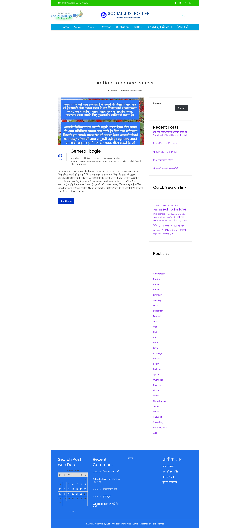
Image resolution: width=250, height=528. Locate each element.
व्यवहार (165, 229)
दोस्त (169, 221)
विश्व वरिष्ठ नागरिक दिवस (165, 143)
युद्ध (179, 226)
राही (154, 230)
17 (60, 493)
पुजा (180, 220)
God (155, 326)
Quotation (122, 27)
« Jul (72, 511)
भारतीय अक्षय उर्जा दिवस (165, 151)
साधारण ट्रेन (81, 164)
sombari (161, 214)
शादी (171, 230)
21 (77, 493)
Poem (77, 27)
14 (77, 489)
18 (64, 493)
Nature (156, 358)
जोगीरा (180, 217)
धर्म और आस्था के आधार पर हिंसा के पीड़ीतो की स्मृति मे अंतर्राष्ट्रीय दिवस (170, 134)
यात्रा (175, 226)
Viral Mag (144, 524)
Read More (66, 201)
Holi (165, 210)
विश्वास (159, 230)
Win (183, 214)
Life (155, 337)
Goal (155, 321)
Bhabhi (156, 279)
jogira (174, 210)
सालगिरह (166, 234)
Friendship (157, 210)
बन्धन (167, 226)
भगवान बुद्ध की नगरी (160, 27)
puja (155, 214)
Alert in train (101, 161)
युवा (183, 226)
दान (166, 221)
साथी (159, 234)
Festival (157, 316)
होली (172, 233)
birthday (171, 205)
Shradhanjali (159, 401)
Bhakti (156, 289)
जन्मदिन (169, 217)
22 (81, 493)
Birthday (157, 294)
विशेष (130, 458)
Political (157, 369)
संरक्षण (176, 230)
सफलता (183, 230)
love (182, 209)
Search (157, 103)
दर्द (163, 221)
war (155, 432)
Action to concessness (84, 161)
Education (158, 310)
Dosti (176, 205)
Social (156, 406)
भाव (171, 226)
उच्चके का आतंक (115, 161)
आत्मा (155, 217)
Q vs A (156, 374)
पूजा (185, 220)
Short (118, 158)
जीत (175, 217)
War (179, 214)
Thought (157, 416)
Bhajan (156, 284)
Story (91, 27)
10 (60, 489)
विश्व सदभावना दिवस (163, 160)
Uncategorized (160, 427)
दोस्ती (175, 220)
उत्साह (137, 27)
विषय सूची (182, 27)
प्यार (156, 225)
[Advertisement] (125, 50)
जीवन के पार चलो (110, 471)
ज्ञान (154, 221)
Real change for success (128, 17)
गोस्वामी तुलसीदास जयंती (165, 168)
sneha (76, 158)
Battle (164, 205)
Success (174, 214)
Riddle (156, 390)
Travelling (158, 422)
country (157, 300)
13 (73, 489)
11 (64, 489)
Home (65, 27)
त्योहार (159, 221)
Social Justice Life (128, 13)
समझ (155, 234)
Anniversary (157, 205)
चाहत (164, 217)
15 (81, 489)
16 (85, 489)
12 (69, 489)
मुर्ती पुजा (107, 496)
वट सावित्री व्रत (110, 489)
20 (73, 493)
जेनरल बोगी (128, 161)
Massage (111, 158)
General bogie (86, 151)
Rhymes (106, 27)
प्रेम (162, 226)
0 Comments (93, 158)
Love (155, 342)
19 (69, 493)
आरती (160, 217)
